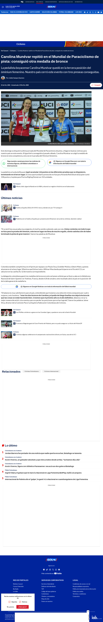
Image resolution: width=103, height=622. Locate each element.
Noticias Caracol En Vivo (66, 1)
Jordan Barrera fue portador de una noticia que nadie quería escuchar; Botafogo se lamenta (43, 453)
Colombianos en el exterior (13, 450)
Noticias (24, 602)
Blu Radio (15, 589)
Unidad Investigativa (51, 1)
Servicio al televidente (47, 584)
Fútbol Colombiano (11, 470)
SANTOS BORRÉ (35, 12)
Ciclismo (13, 50)
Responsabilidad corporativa (81, 586)
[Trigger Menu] (3, 7)
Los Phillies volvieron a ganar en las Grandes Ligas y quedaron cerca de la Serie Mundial (46, 312)
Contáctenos (45, 594)
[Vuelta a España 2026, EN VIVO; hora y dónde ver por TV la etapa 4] (6, 208)
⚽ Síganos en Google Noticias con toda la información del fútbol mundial (48, 286)
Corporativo (76, 596)
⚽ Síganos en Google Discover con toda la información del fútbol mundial (69, 162)
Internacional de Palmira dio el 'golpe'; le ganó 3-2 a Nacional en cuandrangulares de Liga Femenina (46, 479)
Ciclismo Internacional (51, 371)
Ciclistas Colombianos (32, 371)
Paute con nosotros (47, 601)
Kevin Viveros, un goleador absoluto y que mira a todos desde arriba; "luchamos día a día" (42, 460)
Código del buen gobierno (48, 591)
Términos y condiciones (79, 594)
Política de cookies (78, 591)
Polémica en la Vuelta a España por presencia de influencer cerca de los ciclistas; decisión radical (48, 219)
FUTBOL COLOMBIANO (66, 12)
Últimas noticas (29, 1)
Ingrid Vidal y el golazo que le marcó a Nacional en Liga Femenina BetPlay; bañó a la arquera (43, 473)
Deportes (14, 602)
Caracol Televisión (18, 586)
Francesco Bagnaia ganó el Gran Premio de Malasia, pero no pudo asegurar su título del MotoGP (49, 323)
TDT (42, 589)
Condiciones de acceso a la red (81, 584)
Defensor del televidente (48, 586)
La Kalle (15, 591)
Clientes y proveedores (48, 596)
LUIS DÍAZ (78, 12)
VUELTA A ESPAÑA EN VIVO (19, 12)
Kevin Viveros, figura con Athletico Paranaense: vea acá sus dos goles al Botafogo (39, 466)
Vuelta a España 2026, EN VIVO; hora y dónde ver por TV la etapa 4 (39, 208)
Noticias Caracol (18, 584)
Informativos (78, 1)
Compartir (97, 85)
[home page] (22, 2)
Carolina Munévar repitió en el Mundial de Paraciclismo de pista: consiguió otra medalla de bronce (46, 50)
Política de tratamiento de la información (84, 589)
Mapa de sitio (45, 599)
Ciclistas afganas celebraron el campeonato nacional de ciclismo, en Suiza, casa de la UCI (46, 334)
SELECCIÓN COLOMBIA (49, 12)
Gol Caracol (39, 1)
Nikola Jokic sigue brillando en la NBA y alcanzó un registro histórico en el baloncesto (45, 186)
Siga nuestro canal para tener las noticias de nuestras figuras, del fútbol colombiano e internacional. (23, 163)
